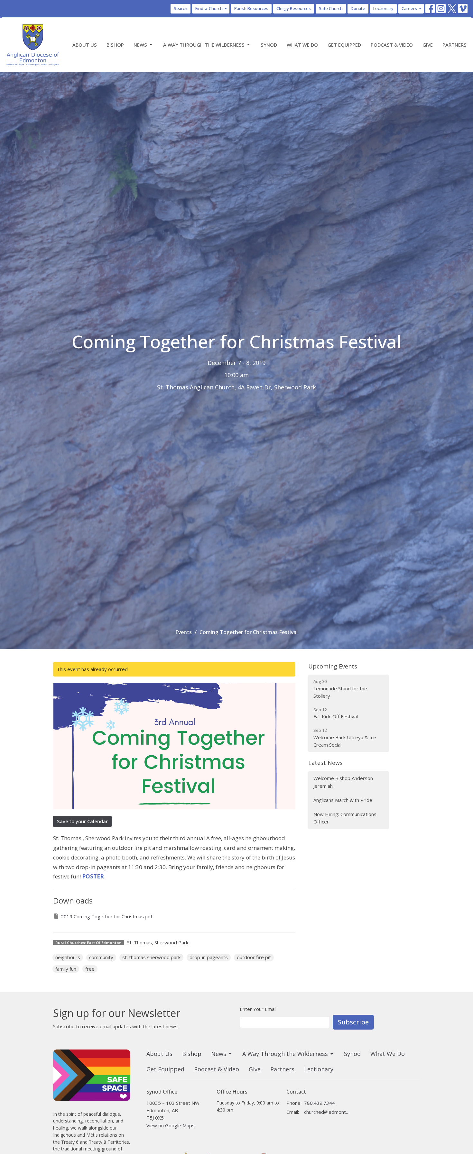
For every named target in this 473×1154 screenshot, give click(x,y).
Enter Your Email (258, 1009)
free (90, 969)
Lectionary (383, 8)
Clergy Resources (293, 8)
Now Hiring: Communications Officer (344, 818)
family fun (65, 969)
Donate (358, 8)
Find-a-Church (209, 8)
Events (183, 632)
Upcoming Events (332, 666)
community (101, 957)
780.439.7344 (319, 1103)
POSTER (93, 876)
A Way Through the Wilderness (204, 44)
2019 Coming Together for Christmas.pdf (106, 916)
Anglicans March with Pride (342, 800)
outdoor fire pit (254, 957)
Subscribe (353, 1022)
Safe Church (331, 8)
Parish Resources (251, 8)
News (140, 44)
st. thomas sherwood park (151, 957)
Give (427, 44)
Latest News (325, 763)
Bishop (115, 44)
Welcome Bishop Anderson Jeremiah (343, 782)
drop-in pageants (209, 957)
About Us (84, 44)
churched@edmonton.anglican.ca (327, 1112)
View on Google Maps (170, 1125)
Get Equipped (344, 44)
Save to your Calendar (82, 821)
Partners (454, 44)
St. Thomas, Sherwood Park (157, 942)
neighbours (67, 957)
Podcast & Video (392, 44)
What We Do (302, 44)
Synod (269, 44)
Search (180, 8)
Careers (409, 8)
